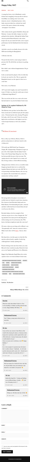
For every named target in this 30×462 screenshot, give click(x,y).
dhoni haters (6, 264)
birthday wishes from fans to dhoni (12, 260)
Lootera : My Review (7, 282)
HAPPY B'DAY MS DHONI (8, 267)
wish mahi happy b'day (19, 273)
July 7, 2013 (11, 10)
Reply (26, 310)
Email (4, 432)
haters (16, 230)
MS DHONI (5, 273)
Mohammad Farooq (10, 315)
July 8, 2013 (7, 310)
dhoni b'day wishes (16, 262)
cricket (25, 260)
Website (4, 439)
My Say (5, 328)
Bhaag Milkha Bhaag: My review (19, 289)
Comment (5, 408)
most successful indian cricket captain (13, 271)
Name (4, 425)
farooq (4, 10)
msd (10, 273)
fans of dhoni (14, 264)
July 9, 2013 (7, 355)
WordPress (18, 459)
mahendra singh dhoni (8, 269)
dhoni (7, 262)
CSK (3, 262)
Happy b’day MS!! (9, 5)
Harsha (5, 301)
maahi (16, 267)
